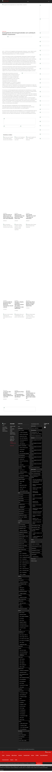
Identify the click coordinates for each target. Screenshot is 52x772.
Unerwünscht (21, 473)
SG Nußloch (22, 702)
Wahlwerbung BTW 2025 (36, 546)
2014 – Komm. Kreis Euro (24, 555)
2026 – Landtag (22, 574)
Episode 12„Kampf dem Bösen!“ (37, 522)
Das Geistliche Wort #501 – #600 (37, 447)
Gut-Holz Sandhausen (24, 652)
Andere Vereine (21, 612)
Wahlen (20, 551)
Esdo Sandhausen (23, 694)
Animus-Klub (22, 481)
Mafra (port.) (22, 587)
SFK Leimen (22, 687)
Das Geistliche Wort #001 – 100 (37, 464)
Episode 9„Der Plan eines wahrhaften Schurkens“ (37, 512)
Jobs (16, 759)
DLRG (21, 462)
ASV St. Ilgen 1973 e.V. (24, 636)
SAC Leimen (22, 642)
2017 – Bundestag (23, 559)
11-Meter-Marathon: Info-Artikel (37, 533)
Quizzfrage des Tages (36, 527)
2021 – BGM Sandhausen (24, 562)
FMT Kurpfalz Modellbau (24, 616)
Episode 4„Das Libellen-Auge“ (37, 495)
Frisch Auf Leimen (23, 650)
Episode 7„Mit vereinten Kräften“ (37, 505)
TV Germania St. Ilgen (23, 715)
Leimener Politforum (23, 530)
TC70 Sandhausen (23, 729)
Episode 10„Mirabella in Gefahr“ (37, 516)
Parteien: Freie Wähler (23, 545)
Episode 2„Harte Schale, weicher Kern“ (37, 488)
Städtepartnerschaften (23, 608)
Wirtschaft (20, 731)
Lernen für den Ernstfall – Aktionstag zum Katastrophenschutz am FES (8, 394)
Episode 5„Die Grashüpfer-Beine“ (37, 498)
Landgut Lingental (23, 593)
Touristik (20, 518)
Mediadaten (34, 548)
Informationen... (33, 763)
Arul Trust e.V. (22, 469)
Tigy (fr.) (21, 606)
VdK (20, 629)
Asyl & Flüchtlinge (22, 524)
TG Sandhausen (22, 711)
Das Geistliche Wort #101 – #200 (37, 461)
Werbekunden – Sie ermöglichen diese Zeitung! (36, 433)
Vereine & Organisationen (36, 435)
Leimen (20, 585)
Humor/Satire (21, 498)
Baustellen (21, 732)
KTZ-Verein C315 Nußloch (24, 640)
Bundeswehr (22, 459)
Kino (19, 502)
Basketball (21, 646)
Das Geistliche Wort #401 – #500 (37, 451)
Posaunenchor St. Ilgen (24, 685)
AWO (21, 483)
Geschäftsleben (22, 736)
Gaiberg (20, 578)
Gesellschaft (20, 428)
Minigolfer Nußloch (23, 622)
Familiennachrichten (23, 471)
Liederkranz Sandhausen (24, 670)
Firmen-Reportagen (22, 734)
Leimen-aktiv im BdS (22, 740)
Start (19, 426)
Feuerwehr (22, 464)
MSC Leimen (22, 660)
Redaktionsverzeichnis (36, 552)
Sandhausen (21, 601)
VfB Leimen (22, 717)
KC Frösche (22, 618)
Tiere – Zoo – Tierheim (23, 517)
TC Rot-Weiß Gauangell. (24, 727)
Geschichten (21, 494)
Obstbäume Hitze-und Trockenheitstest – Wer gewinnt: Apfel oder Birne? (19, 394)
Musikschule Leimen (23, 436)
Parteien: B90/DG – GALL (23, 536)
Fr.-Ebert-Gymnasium (23, 432)
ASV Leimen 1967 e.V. (24, 634)
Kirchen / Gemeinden (22, 445)
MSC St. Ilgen (22, 666)
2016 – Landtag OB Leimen (25, 557)
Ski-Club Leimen (22, 706)
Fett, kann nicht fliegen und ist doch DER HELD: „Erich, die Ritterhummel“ (37, 481)
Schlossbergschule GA (24, 440)
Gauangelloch (21, 580)
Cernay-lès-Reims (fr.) (24, 581)
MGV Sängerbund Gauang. (24, 677)
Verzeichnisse (33, 430)
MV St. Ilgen (22, 683)
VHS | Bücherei (22, 443)
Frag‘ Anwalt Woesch (36, 467)
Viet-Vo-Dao (22, 719)
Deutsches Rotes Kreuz (24, 460)
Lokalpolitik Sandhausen (23, 532)
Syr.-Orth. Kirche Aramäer (24, 453)
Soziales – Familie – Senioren (22, 467)
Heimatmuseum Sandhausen (22, 507)
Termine (8, 755)
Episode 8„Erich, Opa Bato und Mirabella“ (37, 509)
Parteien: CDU (21, 538)
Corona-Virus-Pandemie (24, 475)
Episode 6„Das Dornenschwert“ (36, 502)
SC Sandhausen (22, 700)
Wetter (32, 539)
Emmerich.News (35, 556)
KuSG (21, 698)
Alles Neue (4, 31)
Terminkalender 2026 (35, 423)
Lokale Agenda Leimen (24, 490)
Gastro (11, 759)
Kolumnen (33, 437)
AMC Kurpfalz (22, 659)
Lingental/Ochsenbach (23, 591)
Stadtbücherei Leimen (23, 515)
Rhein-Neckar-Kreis (22, 549)
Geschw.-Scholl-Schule (24, 434)
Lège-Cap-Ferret (23, 603)
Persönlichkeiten (22, 455)
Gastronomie (33, 426)
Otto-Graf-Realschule (23, 438)
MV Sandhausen (23, 681)
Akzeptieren (39, 763)
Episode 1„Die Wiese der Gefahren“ (37, 485)
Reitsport (20, 689)
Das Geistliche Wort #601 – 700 (37, 444)
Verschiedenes (21, 477)
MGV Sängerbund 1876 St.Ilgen (24, 675)
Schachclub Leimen (23, 623)
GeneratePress (31, 749)
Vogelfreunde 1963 (23, 644)
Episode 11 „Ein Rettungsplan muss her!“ (37, 519)
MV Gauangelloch (23, 679)
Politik (19, 522)
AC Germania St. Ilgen (24, 692)
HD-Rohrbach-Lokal (22, 583)
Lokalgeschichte (22, 504)
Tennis (20, 721)
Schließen (2, 770)
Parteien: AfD (21, 534)
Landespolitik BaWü (22, 526)
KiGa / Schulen (21, 430)
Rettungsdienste (22, 457)
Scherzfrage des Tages (36, 525)
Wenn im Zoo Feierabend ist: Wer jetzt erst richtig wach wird (19, 216)
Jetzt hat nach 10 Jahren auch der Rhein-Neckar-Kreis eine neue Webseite (8, 216)
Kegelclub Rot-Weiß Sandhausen (23, 654)
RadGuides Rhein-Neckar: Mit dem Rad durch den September (30, 303)
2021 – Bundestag (23, 564)
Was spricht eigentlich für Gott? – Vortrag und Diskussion (31, 216)
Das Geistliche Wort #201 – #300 (37, 458)
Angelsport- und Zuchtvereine (22, 632)
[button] (48, 2)
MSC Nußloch (22, 662)
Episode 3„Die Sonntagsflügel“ (35, 492)
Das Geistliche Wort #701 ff (36, 440)
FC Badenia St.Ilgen (23, 696)
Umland (19, 576)
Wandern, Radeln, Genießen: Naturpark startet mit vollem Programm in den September (19, 305)
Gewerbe (20, 738)
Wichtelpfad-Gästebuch (36, 471)
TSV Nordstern (22, 713)
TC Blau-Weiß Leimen (24, 723)
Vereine (19, 610)
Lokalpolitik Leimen (22, 528)
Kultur (19, 492)
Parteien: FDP (21, 543)
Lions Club (21, 489)
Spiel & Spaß (33, 469)
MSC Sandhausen (23, 664)
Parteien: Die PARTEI (23, 541)
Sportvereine (21, 690)
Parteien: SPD (21, 547)
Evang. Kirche (22, 449)
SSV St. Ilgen (22, 708)
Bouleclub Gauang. (23, 614)
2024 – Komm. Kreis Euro (24, 568)
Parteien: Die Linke (22, 539)
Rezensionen (21, 513)
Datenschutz (33, 558)
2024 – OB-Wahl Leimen (24, 570)
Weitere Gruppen (22, 479)
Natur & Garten (21, 509)
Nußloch (20, 595)
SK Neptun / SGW (23, 704)
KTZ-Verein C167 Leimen (24, 638)
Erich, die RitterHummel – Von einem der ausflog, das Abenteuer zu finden (36, 475)
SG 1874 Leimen (23, 627)
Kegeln (20, 648)
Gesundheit (21, 496)
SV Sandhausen (22, 710)
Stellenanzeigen (34, 560)
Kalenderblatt (21, 500)
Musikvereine (21, 668)
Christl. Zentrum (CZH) (24, 447)
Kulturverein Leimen (23, 485)
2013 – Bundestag (23, 553)
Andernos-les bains (23, 597)
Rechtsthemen (21, 511)
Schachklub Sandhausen (24, 625)
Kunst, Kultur (22, 620)
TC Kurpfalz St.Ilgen (23, 725)
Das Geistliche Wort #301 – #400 (37, 454)
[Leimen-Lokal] (5, 1)
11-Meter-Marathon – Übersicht (36, 530)
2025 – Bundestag (23, 572)
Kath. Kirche (22, 451)
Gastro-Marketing (35, 428)
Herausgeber (34, 554)
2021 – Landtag (22, 566)
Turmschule (22, 441)
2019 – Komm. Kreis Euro (24, 561)
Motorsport (21, 657)
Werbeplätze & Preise (36, 550)
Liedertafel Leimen (23, 672)
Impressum (12, 445)
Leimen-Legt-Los (23, 487)
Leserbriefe (20, 520)
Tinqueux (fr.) (22, 589)
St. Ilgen (20, 604)
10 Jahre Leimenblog (35, 543)
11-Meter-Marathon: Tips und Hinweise (37, 537)
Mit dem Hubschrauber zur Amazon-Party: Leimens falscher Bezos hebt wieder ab (31, 395)
